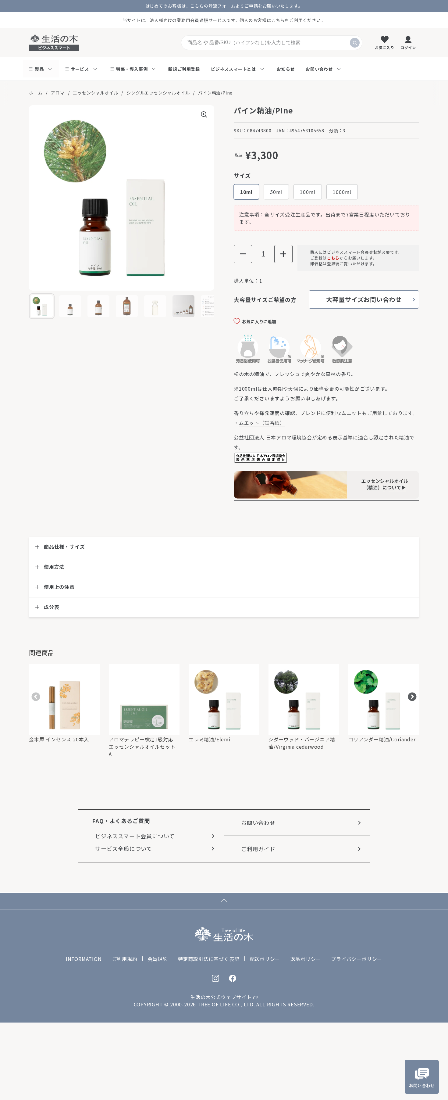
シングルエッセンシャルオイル (158, 93)
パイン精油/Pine (215, 93)
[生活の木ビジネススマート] (54, 42)
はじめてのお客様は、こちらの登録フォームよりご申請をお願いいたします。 (224, 6)
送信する (354, 42)
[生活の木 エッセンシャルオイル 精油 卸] (326, 497)
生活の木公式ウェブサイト (221, 997)
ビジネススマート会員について (135, 836)
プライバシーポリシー (356, 958)
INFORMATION (84, 958)
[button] (243, 254)
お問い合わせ (258, 822)
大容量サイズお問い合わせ (364, 299)
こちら (333, 258)
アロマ (57, 93)
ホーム (35, 93)
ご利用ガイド (258, 849)
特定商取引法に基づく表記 (209, 958)
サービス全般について (123, 848)
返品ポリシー (305, 958)
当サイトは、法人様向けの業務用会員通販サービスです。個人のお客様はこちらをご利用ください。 (224, 20)
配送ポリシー (265, 958)
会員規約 (158, 958)
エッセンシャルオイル (95, 93)
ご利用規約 (124, 958)
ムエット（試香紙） (262, 422)
